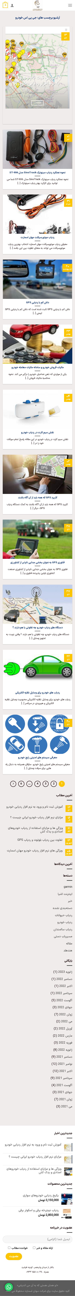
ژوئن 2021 (65, 1099)
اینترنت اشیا (65, 894)
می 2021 (66, 1106)
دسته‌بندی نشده (62, 908)
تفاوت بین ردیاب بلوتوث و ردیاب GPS (39, 840)
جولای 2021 (65, 1092)
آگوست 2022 (64, 1000)
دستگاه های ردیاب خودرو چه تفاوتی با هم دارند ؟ (38, 627)
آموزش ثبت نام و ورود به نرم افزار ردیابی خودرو (37, 81)
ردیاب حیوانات (63, 915)
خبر (70, 901)
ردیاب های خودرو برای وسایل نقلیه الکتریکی (37, 692)
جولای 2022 (65, 1007)
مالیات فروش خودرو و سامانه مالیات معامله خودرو (37, 367)
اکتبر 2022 (65, 986)
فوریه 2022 (65, 1043)
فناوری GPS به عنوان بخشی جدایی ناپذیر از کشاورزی (37, 562)
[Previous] (68, 117)
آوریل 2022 (65, 1028)
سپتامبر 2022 (64, 993)
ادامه (37, 102)
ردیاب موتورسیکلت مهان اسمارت (37, 237)
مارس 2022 (65, 1036)
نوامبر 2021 (65, 1064)
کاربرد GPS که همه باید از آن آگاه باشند (37, 497)
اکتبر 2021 (65, 1071)
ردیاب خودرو (64, 922)
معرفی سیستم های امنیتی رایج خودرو (37, 757)
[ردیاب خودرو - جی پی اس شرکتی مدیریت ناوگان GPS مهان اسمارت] (37, 5)
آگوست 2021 (64, 1085)
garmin (68, 887)
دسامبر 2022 (64, 979)
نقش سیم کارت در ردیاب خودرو (37, 432)
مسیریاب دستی (63, 936)
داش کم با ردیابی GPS (37, 302)
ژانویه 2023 (65, 972)
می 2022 (66, 1021)
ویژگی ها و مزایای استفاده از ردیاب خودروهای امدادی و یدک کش (35, 829)
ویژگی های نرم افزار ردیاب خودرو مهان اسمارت (34, 851)
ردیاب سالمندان (63, 929)
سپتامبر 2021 (64, 1078)
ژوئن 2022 (65, 1014)
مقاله (69, 943)
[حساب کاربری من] (12, 5)
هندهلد (68, 950)
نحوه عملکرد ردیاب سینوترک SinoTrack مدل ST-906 (37, 172)
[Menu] (70, 5)
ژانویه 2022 (65, 1050)
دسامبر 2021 (64, 1057)
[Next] (58, 117)
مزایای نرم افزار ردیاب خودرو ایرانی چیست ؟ (36, 817)
